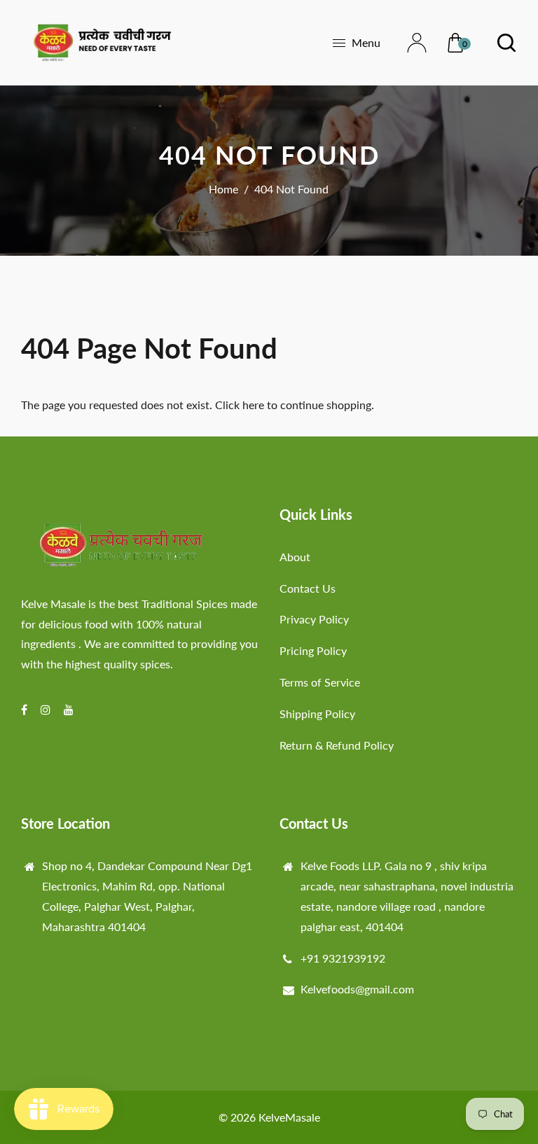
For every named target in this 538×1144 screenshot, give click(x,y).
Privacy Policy (314, 619)
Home (223, 188)
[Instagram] (47, 709)
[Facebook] (25, 709)
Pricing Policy (313, 650)
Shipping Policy (317, 713)
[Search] (497, 42)
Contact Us (308, 588)
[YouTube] (70, 709)
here (253, 404)
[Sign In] (408, 42)
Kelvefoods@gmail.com (357, 988)
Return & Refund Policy (337, 745)
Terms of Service (320, 682)
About (295, 556)
